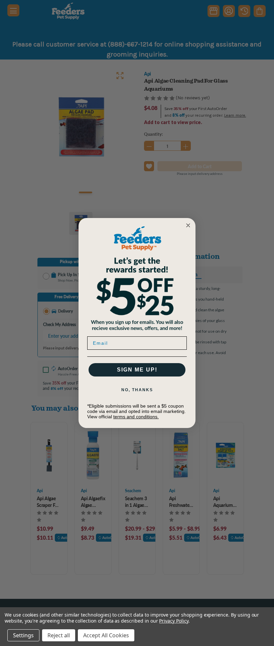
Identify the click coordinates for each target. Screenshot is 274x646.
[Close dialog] (188, 225)
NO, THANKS (137, 390)
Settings (23, 635)
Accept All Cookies (106, 635)
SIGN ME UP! (137, 369)
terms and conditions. (136, 416)
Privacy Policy (173, 621)
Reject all (58, 635)
